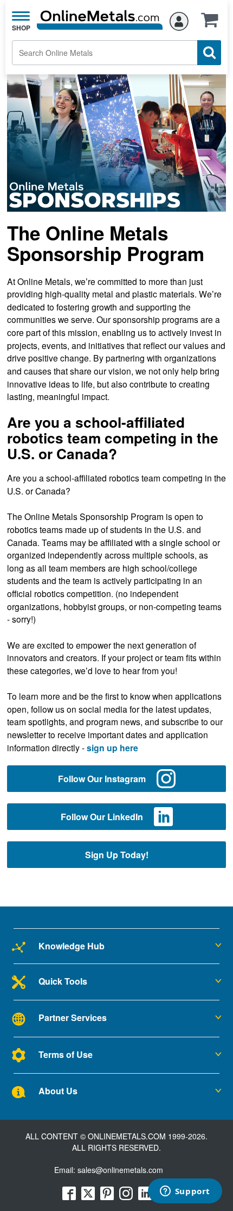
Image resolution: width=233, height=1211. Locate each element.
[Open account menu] (179, 19)
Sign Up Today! (116, 854)
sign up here (112, 747)
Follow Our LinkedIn (102, 816)
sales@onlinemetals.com (120, 1169)
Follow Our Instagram (102, 778)
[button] (212, 23)
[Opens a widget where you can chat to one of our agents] (184, 1192)
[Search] (209, 52)
